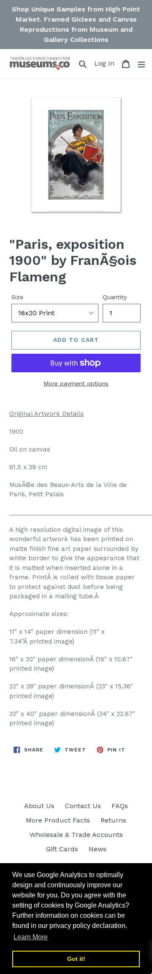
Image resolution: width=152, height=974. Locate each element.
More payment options (76, 383)
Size (17, 297)
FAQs (119, 806)
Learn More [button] (31, 937)
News (97, 849)
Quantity (115, 297)
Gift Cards (62, 849)
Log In (105, 63)
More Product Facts (58, 820)
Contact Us (83, 806)
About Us (39, 806)
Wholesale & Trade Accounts (76, 835)
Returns (113, 820)
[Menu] (141, 63)
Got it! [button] (76, 958)
